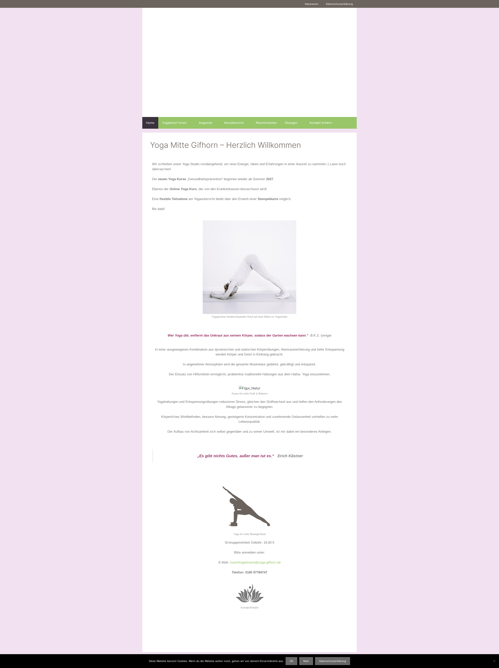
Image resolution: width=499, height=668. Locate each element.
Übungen (291, 123)
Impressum (311, 3)
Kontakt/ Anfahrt (321, 123)
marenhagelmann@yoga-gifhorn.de (255, 562)
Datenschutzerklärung (339, 3)
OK (291, 661)
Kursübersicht (234, 123)
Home (150, 123)
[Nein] (494, 661)
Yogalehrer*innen (174, 123)
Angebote (205, 123)
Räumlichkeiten (266, 123)
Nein (306, 661)
